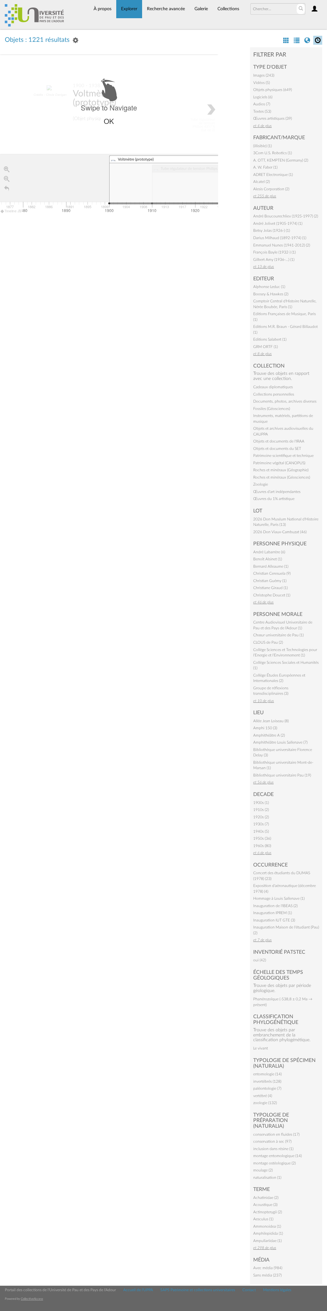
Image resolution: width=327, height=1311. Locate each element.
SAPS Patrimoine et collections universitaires (197, 1290)
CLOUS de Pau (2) (268, 642)
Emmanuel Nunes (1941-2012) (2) (281, 245)
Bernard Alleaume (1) (270, 566)
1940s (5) (261, 831)
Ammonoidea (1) (267, 1226)
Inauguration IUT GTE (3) (274, 920)
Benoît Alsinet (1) (267, 559)
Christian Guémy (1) (269, 581)
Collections (228, 9)
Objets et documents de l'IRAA (278, 441)
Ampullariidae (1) (267, 1241)
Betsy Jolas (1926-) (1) (271, 230)
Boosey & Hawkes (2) (270, 294)
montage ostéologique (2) (274, 1163)
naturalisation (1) (267, 1177)
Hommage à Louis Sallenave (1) (279, 898)
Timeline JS (12, 211)
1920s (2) (261, 817)
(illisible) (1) (262, 146)
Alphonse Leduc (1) (269, 287)
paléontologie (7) (267, 1088)
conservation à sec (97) (272, 1141)
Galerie (201, 9)
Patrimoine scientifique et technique (283, 456)
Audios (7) (261, 104)
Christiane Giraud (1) (270, 588)
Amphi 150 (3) (265, 728)
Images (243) (263, 75)
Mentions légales (277, 1290)
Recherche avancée (166, 9)
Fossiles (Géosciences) (271, 409)
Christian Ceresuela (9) (272, 573)
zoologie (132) (265, 1103)
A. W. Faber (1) (265, 167)
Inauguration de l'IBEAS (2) (275, 906)
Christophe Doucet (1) (271, 595)
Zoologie (260, 484)
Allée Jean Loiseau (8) (271, 721)
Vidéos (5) (261, 83)
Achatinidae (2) (265, 1198)
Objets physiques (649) (272, 90)
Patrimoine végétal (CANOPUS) (279, 463)
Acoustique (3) (265, 1205)
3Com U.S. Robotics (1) (272, 153)
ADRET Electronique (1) (273, 175)
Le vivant (260, 1048)
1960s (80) (262, 846)
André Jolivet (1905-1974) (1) (277, 223)
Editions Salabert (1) (269, 339)
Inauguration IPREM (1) (272, 913)
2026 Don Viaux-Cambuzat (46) (280, 532)
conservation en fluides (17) (276, 1134)
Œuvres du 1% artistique (273, 499)
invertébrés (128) (267, 1081)
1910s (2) (261, 810)
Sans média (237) (267, 1275)
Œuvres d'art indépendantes (276, 492)
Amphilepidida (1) (268, 1233)
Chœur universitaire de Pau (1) (278, 635)
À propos (102, 9)
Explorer (129, 9)
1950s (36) (262, 838)
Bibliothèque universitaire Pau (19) (282, 775)
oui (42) (259, 960)
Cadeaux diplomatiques (273, 387)
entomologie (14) (267, 1074)
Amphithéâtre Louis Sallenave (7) (280, 742)
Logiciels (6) (262, 97)
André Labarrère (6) (269, 552)
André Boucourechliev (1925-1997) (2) (285, 216)
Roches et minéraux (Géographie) (280, 470)
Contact (249, 1290)
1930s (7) (261, 824)
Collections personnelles (273, 394)
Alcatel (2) (261, 182)
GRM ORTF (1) (265, 347)
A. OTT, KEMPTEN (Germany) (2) (280, 160)
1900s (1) (261, 803)
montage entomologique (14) (277, 1156)
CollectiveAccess (32, 1298)
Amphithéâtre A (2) (269, 735)
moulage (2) (263, 1170)
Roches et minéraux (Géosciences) (281, 477)
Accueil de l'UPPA (138, 1290)
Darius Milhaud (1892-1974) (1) (279, 238)
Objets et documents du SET (277, 449)
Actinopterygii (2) (267, 1212)
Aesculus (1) (263, 1219)
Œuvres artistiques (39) (272, 118)
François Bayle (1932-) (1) (274, 252)
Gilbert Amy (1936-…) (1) (273, 259)
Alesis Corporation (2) (271, 189)
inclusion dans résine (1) (273, 1149)
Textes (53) (262, 111)
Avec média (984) (267, 1268)
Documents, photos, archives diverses (284, 401)
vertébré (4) (262, 1096)
